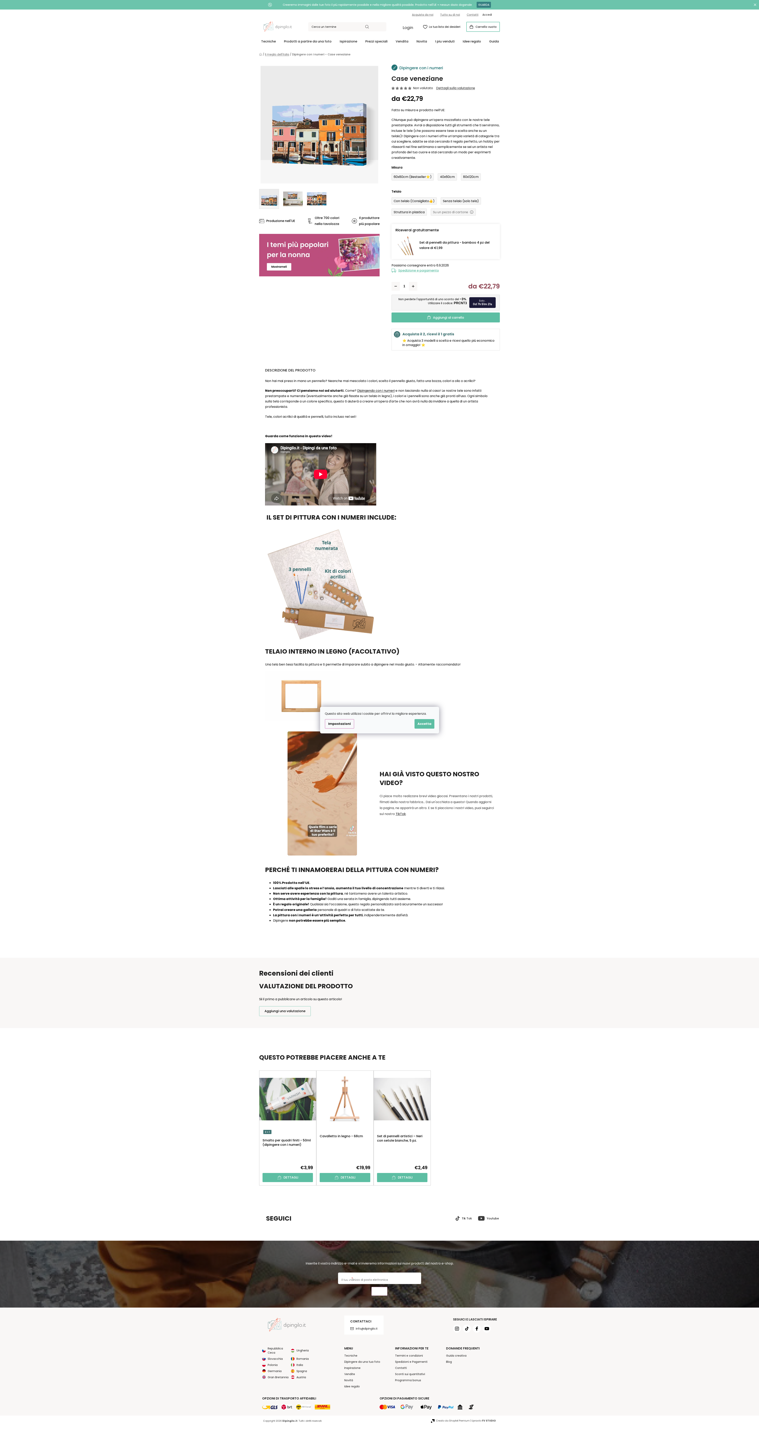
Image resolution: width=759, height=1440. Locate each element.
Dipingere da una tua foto (362, 1362)
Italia (299, 1365)
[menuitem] (268, 41)
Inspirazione (352, 1368)
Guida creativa (456, 1356)
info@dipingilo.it (367, 1329)
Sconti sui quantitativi (410, 1374)
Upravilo (483, 1420)
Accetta (424, 723)
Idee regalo (352, 1386)
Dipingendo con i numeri (376, 390)
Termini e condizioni (409, 1356)
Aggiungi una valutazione (285, 1011)
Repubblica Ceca (275, 1350)
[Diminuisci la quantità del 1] (396, 286)
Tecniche (350, 1356)
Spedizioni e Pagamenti (411, 1362)
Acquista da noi (422, 15)
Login (408, 27)
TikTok (401, 814)
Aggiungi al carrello (448, 317)
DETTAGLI (291, 1177)
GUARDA (483, 5)
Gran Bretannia (278, 1377)
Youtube (493, 1218)
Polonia (273, 1365)
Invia (379, 1291)
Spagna (301, 1371)
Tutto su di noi (450, 15)
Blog (449, 1362)
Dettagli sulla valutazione (455, 88)
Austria (301, 1377)
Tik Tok (467, 1218)
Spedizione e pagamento (418, 270)
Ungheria (302, 1350)
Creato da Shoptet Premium (453, 1420)
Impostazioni (339, 723)
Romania (302, 1359)
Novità (348, 1380)
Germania (275, 1371)
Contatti (472, 15)
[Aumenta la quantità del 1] (413, 286)
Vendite (349, 1374)
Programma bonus (408, 1380)
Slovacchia (275, 1359)
